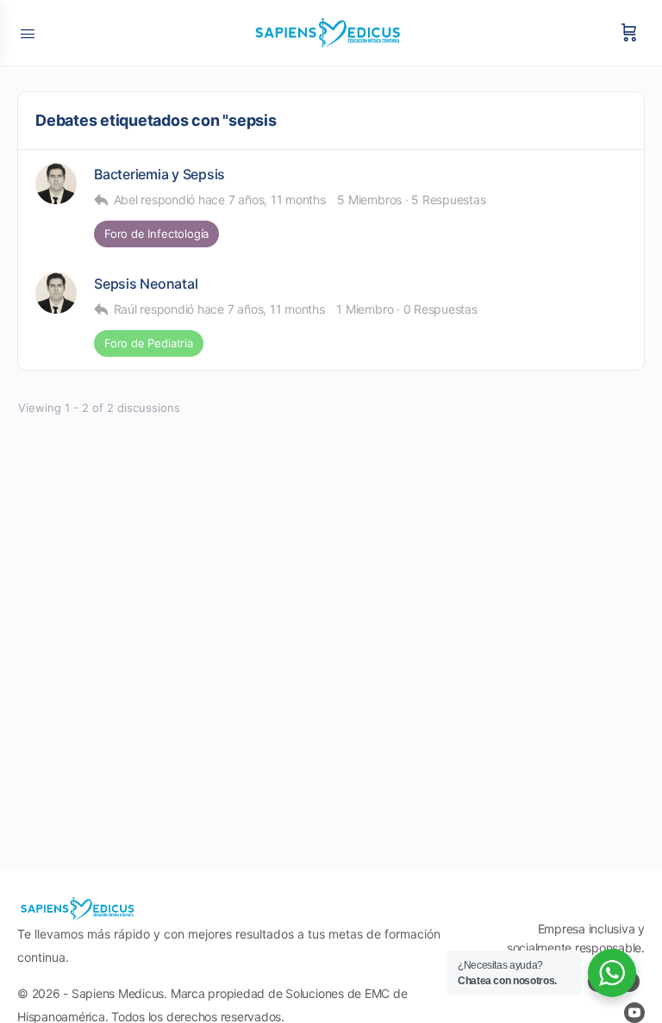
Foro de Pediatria (148, 343)
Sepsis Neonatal (145, 284)
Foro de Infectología (156, 233)
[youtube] (634, 1012)
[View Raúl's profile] (56, 183)
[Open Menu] (27, 32)
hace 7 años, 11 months (262, 199)
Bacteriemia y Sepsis (159, 174)
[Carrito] (629, 32)
